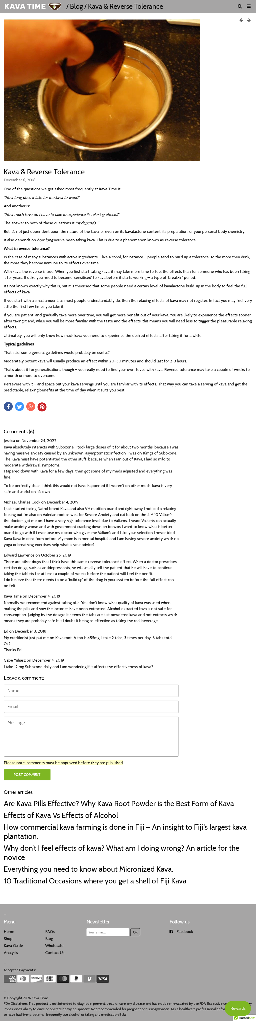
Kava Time (40, 998)
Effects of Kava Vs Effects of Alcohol (61, 815)
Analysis (11, 952)
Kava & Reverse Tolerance (44, 171)
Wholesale (54, 945)
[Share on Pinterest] (42, 406)
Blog (76, 6)
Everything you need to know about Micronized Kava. (88, 869)
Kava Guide (13, 945)
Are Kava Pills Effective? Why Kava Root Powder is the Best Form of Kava (119, 803)
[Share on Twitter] (19, 406)
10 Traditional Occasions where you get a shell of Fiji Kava (95, 880)
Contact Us (54, 952)
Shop (8, 938)
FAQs (50, 931)
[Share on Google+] (30, 406)
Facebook (184, 931)
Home (9, 931)
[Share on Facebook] (8, 406)
